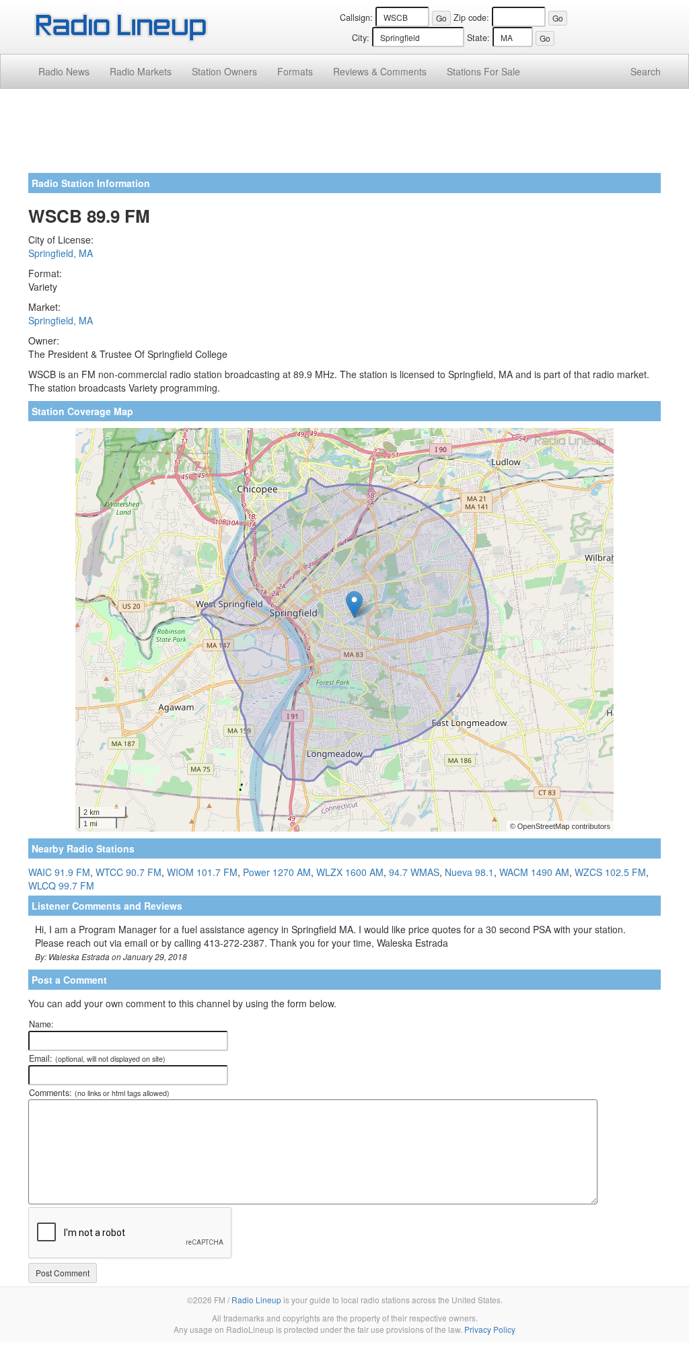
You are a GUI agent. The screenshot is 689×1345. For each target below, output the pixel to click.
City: (360, 38)
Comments (380, 71)
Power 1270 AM (277, 872)
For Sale (483, 71)
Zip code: (471, 17)
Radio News (63, 71)
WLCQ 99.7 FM (61, 885)
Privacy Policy (489, 1329)
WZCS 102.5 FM (610, 872)
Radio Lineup (256, 1299)
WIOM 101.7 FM (202, 872)
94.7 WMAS (414, 872)
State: (478, 38)
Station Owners (224, 71)
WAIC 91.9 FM (59, 872)
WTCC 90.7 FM (128, 872)
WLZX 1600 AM (350, 872)
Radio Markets (141, 71)
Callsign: (356, 17)
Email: (97, 1058)
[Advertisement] (344, 136)
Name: (41, 1024)
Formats (295, 71)
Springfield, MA (60, 253)
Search (645, 71)
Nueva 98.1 (469, 872)
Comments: (99, 1093)
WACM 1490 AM (534, 872)
